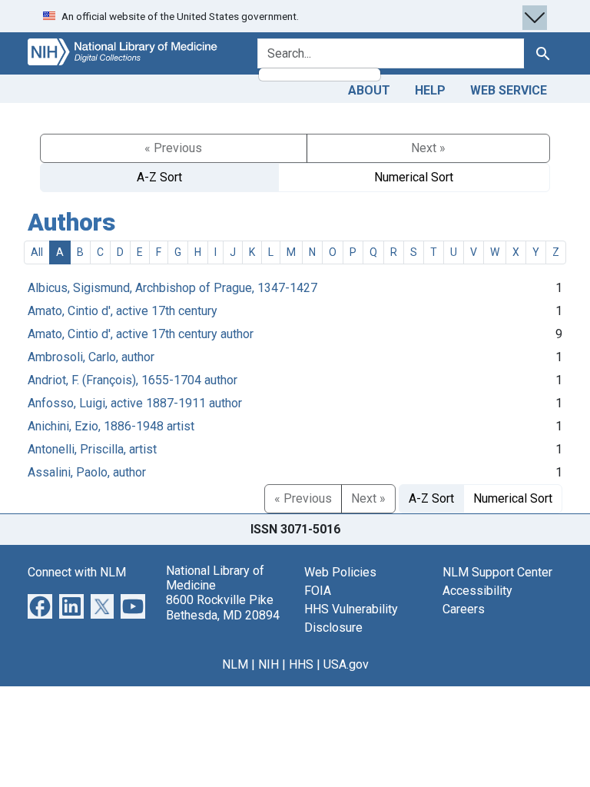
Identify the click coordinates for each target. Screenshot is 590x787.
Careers (463, 609)
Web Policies (340, 572)
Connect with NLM (77, 572)
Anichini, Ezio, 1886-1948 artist (111, 426)
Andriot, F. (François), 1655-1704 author (132, 380)
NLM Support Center (497, 572)
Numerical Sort (413, 177)
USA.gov (346, 664)
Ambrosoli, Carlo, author (91, 357)
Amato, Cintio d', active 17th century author (141, 334)
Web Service (508, 90)
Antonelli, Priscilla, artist (92, 449)
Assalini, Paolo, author (87, 472)
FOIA (317, 590)
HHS (301, 664)
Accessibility (477, 590)
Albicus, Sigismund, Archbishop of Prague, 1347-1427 (172, 288)
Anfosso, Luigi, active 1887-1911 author (135, 403)
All (37, 252)
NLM (235, 664)
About (369, 90)
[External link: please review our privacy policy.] (40, 605)
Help (430, 90)
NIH (268, 664)
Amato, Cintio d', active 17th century (122, 311)
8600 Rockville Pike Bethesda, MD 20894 (223, 607)
